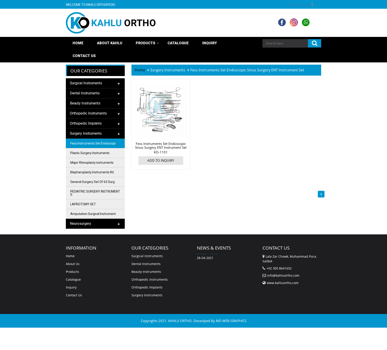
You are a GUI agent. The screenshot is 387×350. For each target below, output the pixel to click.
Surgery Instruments (146, 295)
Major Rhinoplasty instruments (92, 162)
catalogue (178, 43)
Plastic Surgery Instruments (90, 153)
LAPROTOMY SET (83, 204)
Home (78, 43)
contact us (84, 56)
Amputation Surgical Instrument (93, 214)
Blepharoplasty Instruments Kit (92, 172)
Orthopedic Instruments (149, 279)
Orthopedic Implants (147, 287)
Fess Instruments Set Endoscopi (93, 143)
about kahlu (109, 43)
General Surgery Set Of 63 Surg (92, 182)
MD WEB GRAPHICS (231, 320)
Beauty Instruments (146, 271)
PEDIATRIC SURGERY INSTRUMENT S (95, 193)
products (145, 43)
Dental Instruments (146, 264)
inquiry (209, 43)
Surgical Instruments (147, 256)
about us (73, 264)
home (140, 70)
